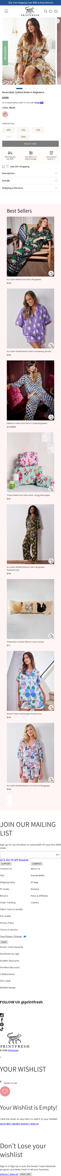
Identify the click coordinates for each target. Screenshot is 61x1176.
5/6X (23, 136)
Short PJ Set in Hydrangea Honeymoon (24, 713)
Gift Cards (5, 980)
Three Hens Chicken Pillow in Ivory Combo (25, 642)
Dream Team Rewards (11, 947)
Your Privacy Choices (11, 936)
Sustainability (37, 875)
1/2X (38, 130)
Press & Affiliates (39, 895)
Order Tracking (7, 902)
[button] (6, 11)
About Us (35, 868)
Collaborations (7, 974)
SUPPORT (6, 864)
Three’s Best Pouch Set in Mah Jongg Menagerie (28, 495)
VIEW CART (25, 1174)
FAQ (2, 875)
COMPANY (37, 864)
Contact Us (6, 868)
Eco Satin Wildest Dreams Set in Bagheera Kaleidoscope (26, 568)
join (57, 854)
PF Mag (34, 882)
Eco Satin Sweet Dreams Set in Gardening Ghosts (29, 351)
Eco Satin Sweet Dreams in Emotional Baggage (28, 785)
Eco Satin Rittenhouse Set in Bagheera (24, 279)
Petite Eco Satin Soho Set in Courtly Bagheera (27, 423)
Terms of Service (9, 929)
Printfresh (13, 1050)
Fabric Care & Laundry (11, 909)
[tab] (19, 88)
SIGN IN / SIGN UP (30, 1123)
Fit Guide (4, 889)
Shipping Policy (7, 882)
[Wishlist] (50, 11)
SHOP (4, 942)
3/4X (10, 137)
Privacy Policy (7, 922)
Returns (4, 895)
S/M (8, 130)
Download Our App (9, 953)
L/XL (23, 130)
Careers (35, 902)
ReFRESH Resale (8, 987)
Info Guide (5, 916)
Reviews (35, 889)
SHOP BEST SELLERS (10, 1123)
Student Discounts (9, 960)
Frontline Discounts (10, 967)
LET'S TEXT (5, 859)
